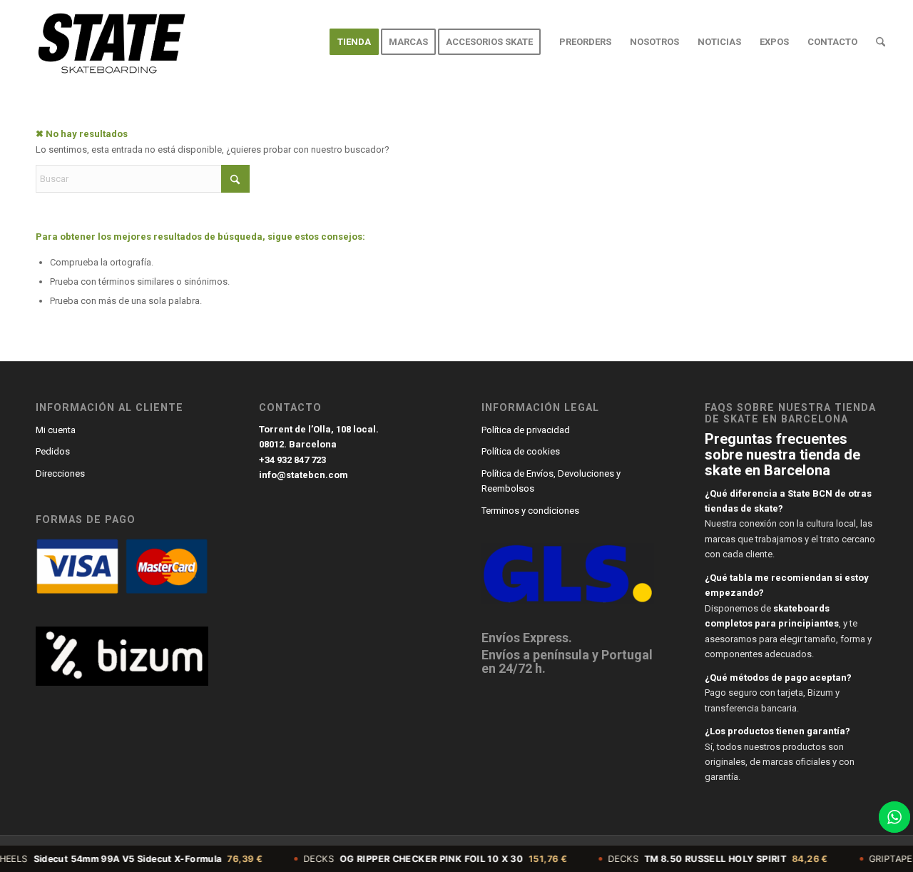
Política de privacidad (525, 430)
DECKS (417, 858)
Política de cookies (520, 451)
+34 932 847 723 (292, 460)
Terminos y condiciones (530, 510)
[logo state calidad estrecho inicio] (109, 42)
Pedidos (53, 451)
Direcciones (60, 473)
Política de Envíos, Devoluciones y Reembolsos (551, 481)
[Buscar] (880, 42)
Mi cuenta (56, 430)
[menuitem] (354, 42)
